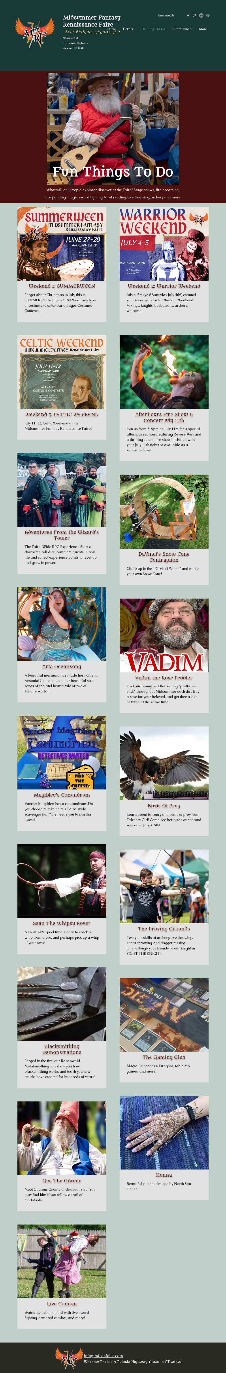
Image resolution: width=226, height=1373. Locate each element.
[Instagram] (194, 15)
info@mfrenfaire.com (103, 1356)
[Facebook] (188, 15)
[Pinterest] (208, 15)
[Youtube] (201, 15)
